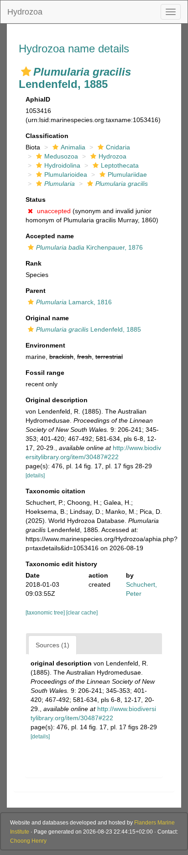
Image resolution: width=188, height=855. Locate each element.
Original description (57, 400)
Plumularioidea (65, 174)
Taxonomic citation (55, 491)
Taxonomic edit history (61, 564)
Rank (34, 263)
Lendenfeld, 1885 (88, 329)
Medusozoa (61, 156)
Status (36, 199)
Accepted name (50, 236)
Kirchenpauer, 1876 (89, 247)
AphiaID (38, 99)
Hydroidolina (62, 165)
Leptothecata (120, 165)
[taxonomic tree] (46, 612)
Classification (47, 135)
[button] (26, 71)
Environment (45, 345)
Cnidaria (118, 147)
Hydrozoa (24, 11)
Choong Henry (28, 841)
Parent (36, 290)
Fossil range (45, 372)
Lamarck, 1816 (74, 302)
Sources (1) (52, 645)
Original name (47, 318)
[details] (35, 475)
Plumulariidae (127, 174)
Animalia (73, 147)
